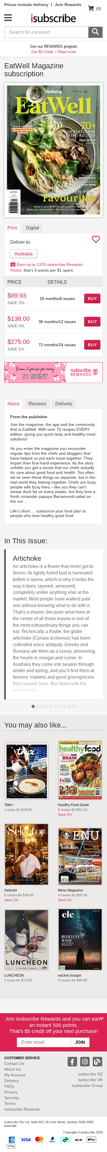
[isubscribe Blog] (97, 1061)
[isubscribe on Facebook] (73, 1061)
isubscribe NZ (90, 1074)
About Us (12, 1069)
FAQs (9, 1086)
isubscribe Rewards (22, 1109)
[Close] (102, 1018)
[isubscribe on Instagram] (85, 1061)
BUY (92, 298)
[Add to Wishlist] (96, 241)
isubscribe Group (87, 1085)
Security (11, 1097)
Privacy (10, 1092)
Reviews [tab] (37, 403)
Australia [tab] (24, 253)
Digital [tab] (32, 227)
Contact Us (14, 1063)
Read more (67, 52)
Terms (9, 1103)
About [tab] (13, 403)
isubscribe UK (90, 1079)
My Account (14, 1075)
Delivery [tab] (63, 403)
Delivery (11, 1080)
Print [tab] (12, 227)
